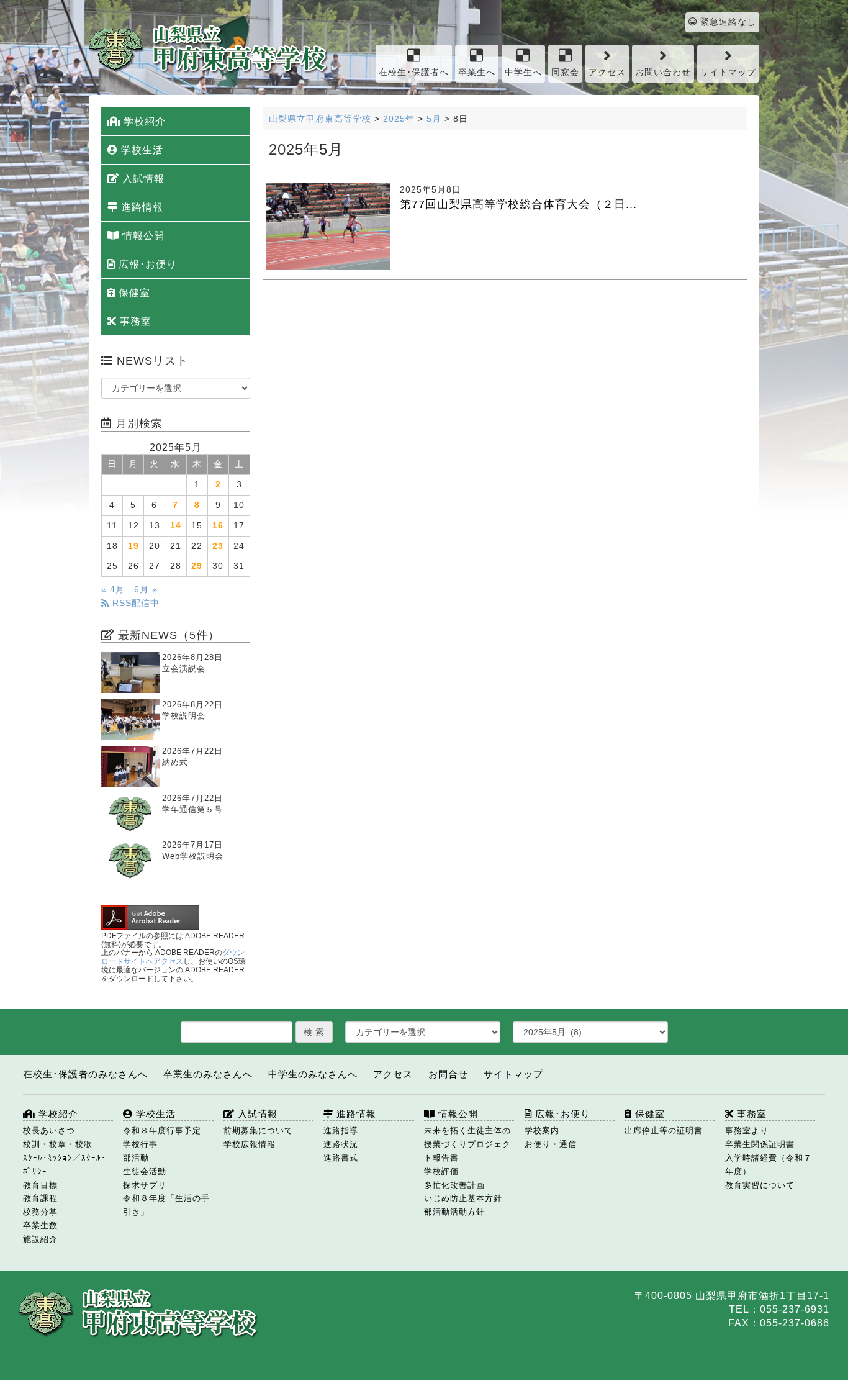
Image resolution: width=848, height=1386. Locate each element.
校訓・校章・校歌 (57, 1144)
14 (175, 525)
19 (133, 546)
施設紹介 (40, 1239)
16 (217, 525)
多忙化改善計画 (454, 1185)
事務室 (134, 321)
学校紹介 (143, 121)
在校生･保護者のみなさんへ (85, 1074)
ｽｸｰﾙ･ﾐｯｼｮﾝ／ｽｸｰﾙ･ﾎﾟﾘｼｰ (64, 1164)
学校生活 (140, 150)
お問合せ (448, 1074)
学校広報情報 (249, 1144)
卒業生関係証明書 (760, 1144)
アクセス (607, 72)
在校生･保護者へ (414, 72)
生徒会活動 (144, 1171)
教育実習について (760, 1185)
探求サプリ (144, 1185)
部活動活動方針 (454, 1211)
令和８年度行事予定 (162, 1130)
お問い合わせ (663, 72)
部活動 (136, 1157)
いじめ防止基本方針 (463, 1198)
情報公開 (142, 235)
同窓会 (565, 72)
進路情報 (140, 207)
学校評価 (441, 1171)
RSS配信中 (134, 603)
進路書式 (340, 1157)
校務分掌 (40, 1211)
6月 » (146, 589)
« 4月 (113, 589)
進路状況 (340, 1144)
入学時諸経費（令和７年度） (768, 1164)
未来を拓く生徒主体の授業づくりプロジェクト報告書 (467, 1144)
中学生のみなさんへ (313, 1074)
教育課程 (40, 1198)
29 (196, 566)
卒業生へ (476, 72)
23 (217, 546)
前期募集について (258, 1130)
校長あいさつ (49, 1130)
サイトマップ (728, 72)
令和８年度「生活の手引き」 (166, 1205)
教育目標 (40, 1185)
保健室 (132, 293)
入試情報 (142, 178)
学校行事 (140, 1144)
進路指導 (340, 1130)
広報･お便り (146, 264)
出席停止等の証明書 (664, 1130)
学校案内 (542, 1130)
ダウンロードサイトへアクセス (173, 957)
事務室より (747, 1130)
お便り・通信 (551, 1144)
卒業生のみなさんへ (208, 1074)
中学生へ (523, 72)
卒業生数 (40, 1225)
